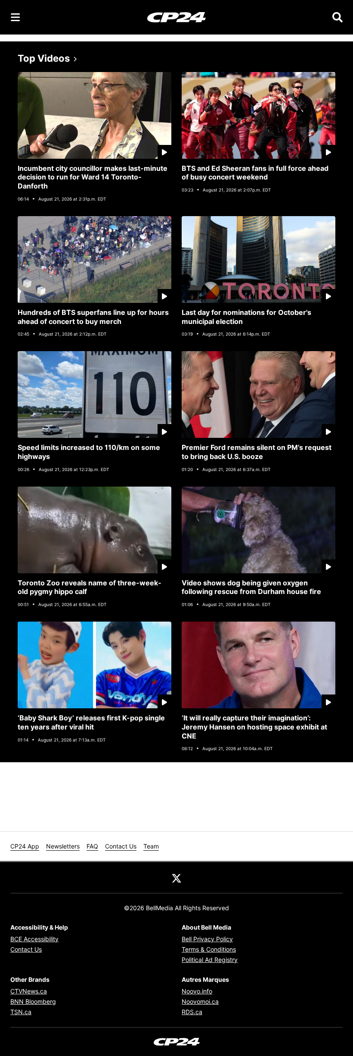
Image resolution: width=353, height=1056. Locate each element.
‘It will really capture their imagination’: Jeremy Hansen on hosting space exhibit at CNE (254, 726)
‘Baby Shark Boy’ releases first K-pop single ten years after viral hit (91, 722)
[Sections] (15, 17)
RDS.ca (192, 1011)
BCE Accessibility (34, 939)
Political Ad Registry (210, 959)
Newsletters (63, 846)
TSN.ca (20, 1011)
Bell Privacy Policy (207, 939)
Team (151, 846)
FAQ (92, 846)
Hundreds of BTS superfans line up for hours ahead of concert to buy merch (93, 317)
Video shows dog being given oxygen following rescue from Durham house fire (251, 587)
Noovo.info (197, 991)
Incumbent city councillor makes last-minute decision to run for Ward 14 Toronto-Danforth (92, 177)
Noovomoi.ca (200, 1001)
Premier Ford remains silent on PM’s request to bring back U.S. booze (256, 452)
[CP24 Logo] (176, 17)
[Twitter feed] (176, 877)
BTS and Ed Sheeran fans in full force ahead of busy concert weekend (255, 173)
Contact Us (120, 846)
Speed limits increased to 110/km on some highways (89, 452)
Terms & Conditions (209, 949)
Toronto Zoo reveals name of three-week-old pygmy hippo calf (89, 587)
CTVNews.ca (28, 991)
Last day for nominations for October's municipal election (246, 317)
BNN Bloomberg (33, 1001)
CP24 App (24, 846)
